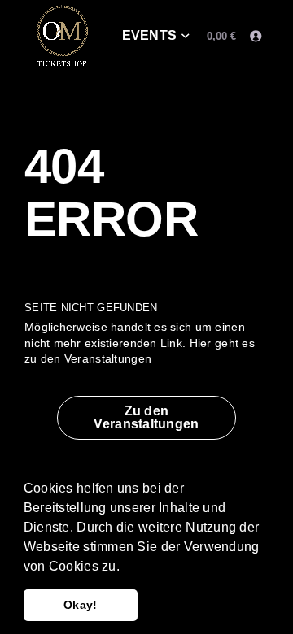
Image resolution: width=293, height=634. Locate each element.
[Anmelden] (255, 36)
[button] (125, 567)
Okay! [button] (80, 604)
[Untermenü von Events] (185, 36)
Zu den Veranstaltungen (146, 417)
